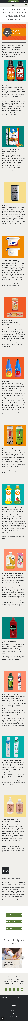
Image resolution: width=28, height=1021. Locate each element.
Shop (25, 4)
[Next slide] (23, 958)
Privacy (14, 1005)
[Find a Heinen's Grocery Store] (23, 1)
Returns (14, 1013)
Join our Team (13, 1)
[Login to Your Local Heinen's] (25, 1)
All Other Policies (14, 1016)
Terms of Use (14, 1002)
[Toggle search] (27, 1)
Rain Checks (14, 1010)
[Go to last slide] (5, 958)
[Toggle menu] (2, 5)
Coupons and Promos (14, 1008)
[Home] (12, 4)
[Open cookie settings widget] (2, 1018)
